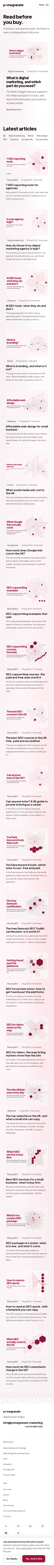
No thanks (11, 1558)
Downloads (8, 1505)
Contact (7, 1516)
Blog (5, 1500)
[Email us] (18, 1526)
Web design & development (16, 1453)
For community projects (14, 1510)
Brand (30, 135)
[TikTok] (18, 1533)
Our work (7, 1489)
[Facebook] (6, 1533)
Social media (42, 139)
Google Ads (27, 139)
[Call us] (6, 1526)
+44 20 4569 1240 (33, 1426)
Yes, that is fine (33, 1558)
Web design (42, 135)
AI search (14, 139)
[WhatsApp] (30, 1526)
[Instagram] (42, 1526)
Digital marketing (17, 135)
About (6, 1494)
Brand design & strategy (14, 1448)
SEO (5, 139)
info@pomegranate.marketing (22, 1422)
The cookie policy (24, 1548)
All (4, 135)
